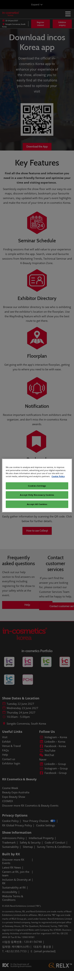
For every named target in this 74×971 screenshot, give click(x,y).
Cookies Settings (37, 485)
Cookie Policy (58, 476)
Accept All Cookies (37, 504)
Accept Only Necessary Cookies (37, 495)
